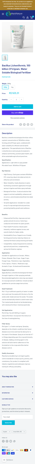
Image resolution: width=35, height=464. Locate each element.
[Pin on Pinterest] (24, 124)
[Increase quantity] (21, 99)
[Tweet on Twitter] (28, 124)
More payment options (17, 118)
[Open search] (24, 17)
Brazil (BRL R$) (17, 431)
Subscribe (8, 422)
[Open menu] (3, 14)
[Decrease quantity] (11, 99)
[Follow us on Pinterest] (7, 441)
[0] (31, 17)
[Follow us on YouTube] (10, 441)
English (5, 431)
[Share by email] (31, 124)
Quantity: (5, 99)
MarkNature (6, 77)
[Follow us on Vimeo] (14, 441)
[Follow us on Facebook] (3, 441)
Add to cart (17, 106)
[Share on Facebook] (20, 124)
